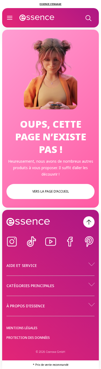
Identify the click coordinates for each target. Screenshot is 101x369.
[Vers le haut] (89, 222)
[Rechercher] (88, 17)
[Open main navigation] (9, 17)
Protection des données (28, 337)
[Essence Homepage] (36, 18)
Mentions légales (21, 328)
